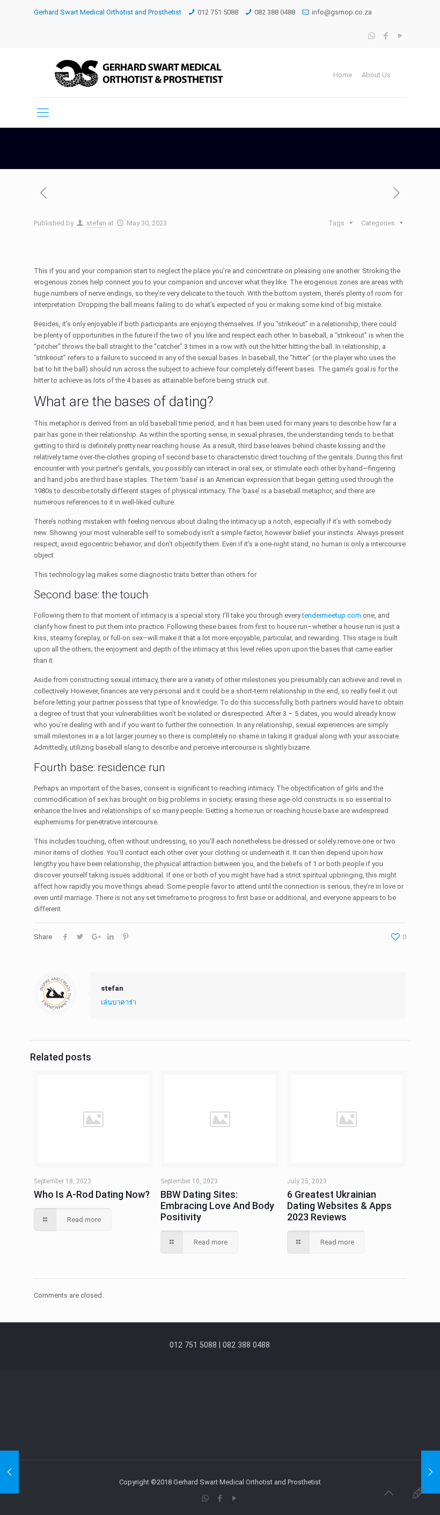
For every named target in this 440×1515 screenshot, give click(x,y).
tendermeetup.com (331, 615)
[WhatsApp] (371, 36)
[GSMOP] (138, 72)
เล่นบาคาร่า (118, 1002)
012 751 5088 (217, 12)
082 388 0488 (274, 12)
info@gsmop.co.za (342, 12)
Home (342, 74)
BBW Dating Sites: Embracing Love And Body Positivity (217, 1206)
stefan (96, 223)
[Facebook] (386, 36)
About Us (376, 74)
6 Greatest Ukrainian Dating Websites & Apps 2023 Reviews (339, 1206)
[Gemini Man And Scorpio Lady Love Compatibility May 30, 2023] (9, 1472)
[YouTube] (400, 36)
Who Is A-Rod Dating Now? (92, 1194)
